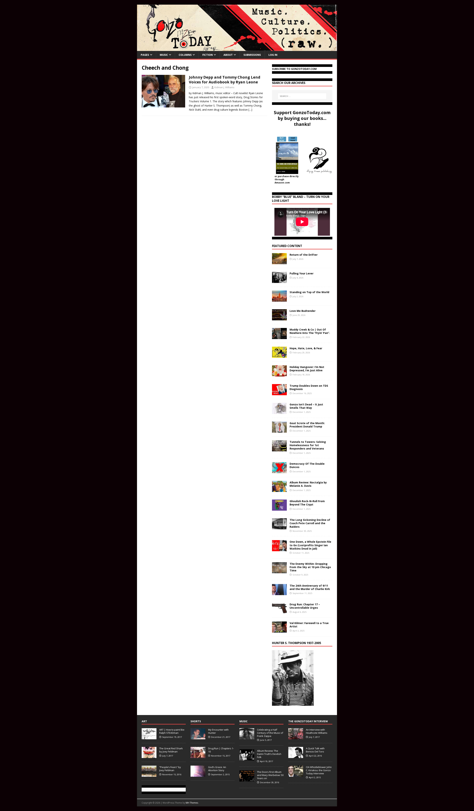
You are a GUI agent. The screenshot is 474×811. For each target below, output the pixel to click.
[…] (250, 109)
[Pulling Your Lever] (279, 281)
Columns (185, 55)
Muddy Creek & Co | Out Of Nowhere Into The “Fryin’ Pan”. (310, 331)
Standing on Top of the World (309, 292)
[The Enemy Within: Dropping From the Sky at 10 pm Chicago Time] (279, 571)
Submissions (252, 55)
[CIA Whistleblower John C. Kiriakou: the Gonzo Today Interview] (295, 774)
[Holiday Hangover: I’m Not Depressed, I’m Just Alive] (279, 374)
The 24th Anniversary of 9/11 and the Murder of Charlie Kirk (310, 587)
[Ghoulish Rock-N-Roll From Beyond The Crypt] (279, 508)
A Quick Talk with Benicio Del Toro (315, 750)
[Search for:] (302, 96)
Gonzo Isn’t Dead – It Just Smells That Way (306, 406)
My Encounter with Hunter (218, 731)
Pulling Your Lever (301, 273)
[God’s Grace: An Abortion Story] (198, 774)
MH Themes (192, 802)
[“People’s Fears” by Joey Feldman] (149, 774)
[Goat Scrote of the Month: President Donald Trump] (279, 430)
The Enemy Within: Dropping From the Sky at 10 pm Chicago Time (310, 567)
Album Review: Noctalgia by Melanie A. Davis (308, 484)
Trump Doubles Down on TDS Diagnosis (309, 387)
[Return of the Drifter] (279, 262)
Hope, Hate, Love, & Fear (306, 348)
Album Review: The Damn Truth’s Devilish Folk (269, 754)
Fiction (207, 55)
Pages (145, 55)
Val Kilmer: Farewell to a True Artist (309, 624)
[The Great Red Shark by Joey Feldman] (149, 756)
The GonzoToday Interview (308, 721)
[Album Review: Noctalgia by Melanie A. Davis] (279, 490)
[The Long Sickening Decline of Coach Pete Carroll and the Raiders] (279, 527)
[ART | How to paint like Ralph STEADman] (149, 737)
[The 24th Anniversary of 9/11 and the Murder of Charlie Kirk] (279, 593)
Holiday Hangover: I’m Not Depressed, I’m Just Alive (307, 368)
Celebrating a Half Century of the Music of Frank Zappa (270, 733)
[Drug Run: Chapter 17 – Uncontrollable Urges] (279, 611)
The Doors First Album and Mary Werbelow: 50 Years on (270, 775)
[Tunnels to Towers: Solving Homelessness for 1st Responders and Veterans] (279, 449)
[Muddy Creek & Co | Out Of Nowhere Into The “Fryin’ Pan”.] (279, 337)
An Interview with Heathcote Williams (316, 731)
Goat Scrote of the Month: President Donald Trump (307, 424)
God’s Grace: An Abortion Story (217, 768)
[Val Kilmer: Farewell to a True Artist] (279, 630)
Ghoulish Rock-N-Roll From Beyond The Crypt (307, 502)
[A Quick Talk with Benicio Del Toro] (295, 756)
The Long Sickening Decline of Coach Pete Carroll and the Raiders (310, 523)
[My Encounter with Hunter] (198, 737)
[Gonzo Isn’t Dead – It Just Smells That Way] (279, 412)
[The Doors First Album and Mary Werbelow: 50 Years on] (246, 779)
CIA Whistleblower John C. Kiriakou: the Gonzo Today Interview (319, 770)
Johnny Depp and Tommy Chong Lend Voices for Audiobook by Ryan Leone (224, 79)
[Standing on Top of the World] (279, 299)
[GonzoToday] (237, 49)
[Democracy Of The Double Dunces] (279, 471)
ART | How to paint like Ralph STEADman (171, 731)
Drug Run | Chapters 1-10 (221, 750)
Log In (272, 55)
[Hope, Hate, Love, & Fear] (279, 355)
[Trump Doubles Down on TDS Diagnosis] (279, 393)
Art (144, 721)
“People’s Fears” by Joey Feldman (170, 768)
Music (164, 55)
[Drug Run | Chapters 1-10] (198, 756)
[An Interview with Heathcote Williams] (295, 737)
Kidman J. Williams (224, 87)
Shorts (196, 721)
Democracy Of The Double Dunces (307, 465)
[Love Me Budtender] (279, 318)
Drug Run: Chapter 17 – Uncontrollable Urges (305, 606)
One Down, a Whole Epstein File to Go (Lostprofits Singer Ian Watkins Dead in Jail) (310, 545)
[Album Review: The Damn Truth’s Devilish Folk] (246, 758)
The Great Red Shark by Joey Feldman (171, 750)
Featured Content (287, 246)
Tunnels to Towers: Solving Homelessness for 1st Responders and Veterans (308, 445)
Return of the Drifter (304, 254)
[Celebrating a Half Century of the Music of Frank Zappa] (246, 737)
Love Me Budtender (303, 311)
